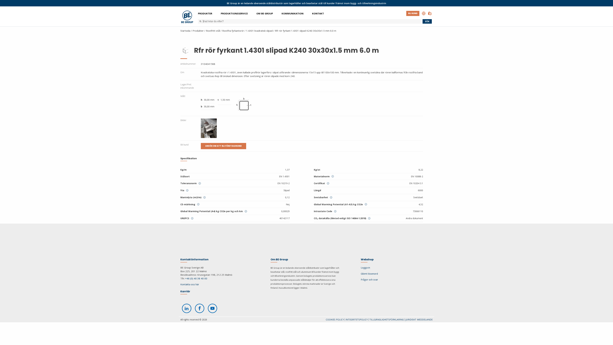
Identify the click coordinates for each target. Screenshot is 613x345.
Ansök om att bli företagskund (223, 146)
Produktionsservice (234, 13)
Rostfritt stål (213, 30)
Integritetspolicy (357, 319)
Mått (182, 96)
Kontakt (318, 13)
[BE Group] (187, 17)
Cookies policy (335, 319)
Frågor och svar (369, 279)
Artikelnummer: (188, 63)
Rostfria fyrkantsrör (233, 30)
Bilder (183, 120)
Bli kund (412, 13)
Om (182, 72)
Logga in (365, 267)
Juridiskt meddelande (419, 319)
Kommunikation (292, 13)
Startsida (185, 30)
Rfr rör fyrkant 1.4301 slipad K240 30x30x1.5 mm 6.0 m (305, 30)
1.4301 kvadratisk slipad (259, 30)
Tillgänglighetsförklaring (386, 319)
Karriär (185, 291)
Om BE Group (264, 13)
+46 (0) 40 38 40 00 (196, 278)
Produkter (205, 13)
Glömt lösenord (369, 273)
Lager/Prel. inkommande (187, 86)
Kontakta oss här (189, 284)
